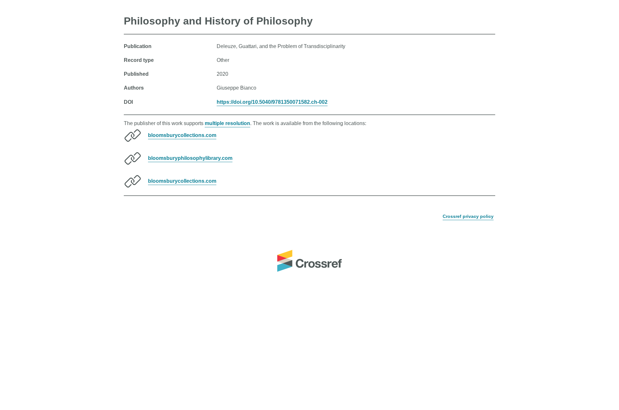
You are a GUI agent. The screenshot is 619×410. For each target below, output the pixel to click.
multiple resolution (227, 123)
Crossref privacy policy (468, 216)
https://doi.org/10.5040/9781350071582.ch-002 (272, 102)
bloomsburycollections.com (182, 135)
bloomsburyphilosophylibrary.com (190, 158)
